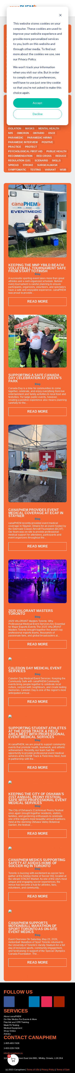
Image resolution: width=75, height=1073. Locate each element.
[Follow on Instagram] (46, 1001)
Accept (37, 103)
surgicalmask (47, 165)
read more (37, 301)
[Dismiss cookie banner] (60, 15)
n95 (10, 133)
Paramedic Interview (23, 142)
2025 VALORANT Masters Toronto (30, 612)
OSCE (51, 133)
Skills (56, 160)
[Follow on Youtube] (59, 1001)
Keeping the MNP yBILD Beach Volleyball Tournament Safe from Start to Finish (37, 268)
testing (35, 169)
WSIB (63, 169)
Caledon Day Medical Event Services (35, 669)
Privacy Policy (48, 1069)
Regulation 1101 (19, 160)
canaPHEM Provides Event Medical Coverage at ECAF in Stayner (35, 513)
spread (13, 165)
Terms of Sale (63, 1069)
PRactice (14, 146)
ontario (38, 133)
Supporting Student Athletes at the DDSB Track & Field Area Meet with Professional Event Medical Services (37, 732)
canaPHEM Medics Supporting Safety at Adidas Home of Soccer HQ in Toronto (36, 863)
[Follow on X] (21, 1001)
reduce (60, 156)
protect (31, 146)
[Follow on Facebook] (9, 1001)
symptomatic (17, 169)
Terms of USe (33, 1069)
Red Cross (43, 156)
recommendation (20, 156)
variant (50, 169)
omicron (23, 133)
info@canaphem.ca (13, 1053)
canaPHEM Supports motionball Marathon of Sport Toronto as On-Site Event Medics (32, 927)
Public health (56, 151)
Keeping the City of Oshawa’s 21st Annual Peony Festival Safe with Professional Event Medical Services (37, 798)
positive (47, 142)
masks (29, 128)
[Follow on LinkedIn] (34, 1001)
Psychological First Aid (25, 151)
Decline (37, 114)
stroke (28, 165)
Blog (37, 274)
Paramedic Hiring (39, 137)
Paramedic (15, 137)
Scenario (41, 160)
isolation (14, 128)
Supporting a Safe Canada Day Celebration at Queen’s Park (35, 378)
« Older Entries (26, 977)
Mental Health (48, 128)
